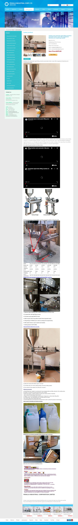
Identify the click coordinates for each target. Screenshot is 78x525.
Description (27, 58)
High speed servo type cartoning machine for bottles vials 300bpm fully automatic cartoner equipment (27, 514)
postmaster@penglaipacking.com (13, 112)
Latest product (29, 9)
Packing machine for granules (11, 43)
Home (7, 9)
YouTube (52, 520)
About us (14, 9)
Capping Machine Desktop (11, 57)
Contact (69, 9)
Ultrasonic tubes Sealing (10, 71)
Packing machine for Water (11, 45)
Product (21, 9)
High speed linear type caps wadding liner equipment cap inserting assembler (58, 514)
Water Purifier (9, 83)
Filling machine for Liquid (11, 38)
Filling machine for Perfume (11, 40)
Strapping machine (10, 76)
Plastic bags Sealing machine (11, 69)
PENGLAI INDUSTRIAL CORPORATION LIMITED (39, 494)
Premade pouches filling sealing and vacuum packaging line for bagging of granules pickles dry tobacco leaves (68, 514)
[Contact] (53, 54)
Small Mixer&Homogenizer (11, 85)
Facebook (56, 9)
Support (63, 9)
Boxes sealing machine (10, 66)
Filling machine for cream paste (11, 36)
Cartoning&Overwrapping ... (11, 73)
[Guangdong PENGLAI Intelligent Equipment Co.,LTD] (19, 4)
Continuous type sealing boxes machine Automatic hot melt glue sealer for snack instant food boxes (47, 514)
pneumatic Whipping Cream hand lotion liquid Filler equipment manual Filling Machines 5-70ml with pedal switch (42, 501)
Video (43, 9)
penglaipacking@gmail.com (12, 111)
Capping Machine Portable (11, 59)
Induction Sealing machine (11, 64)
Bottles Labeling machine (11, 50)
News (49, 9)
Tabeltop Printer (9, 80)
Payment (37, 9)
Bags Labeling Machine (10, 52)
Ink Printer (8, 78)
